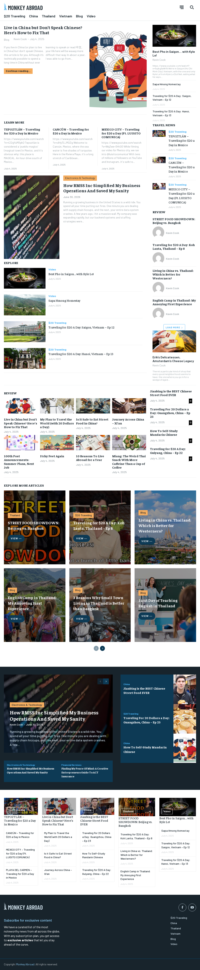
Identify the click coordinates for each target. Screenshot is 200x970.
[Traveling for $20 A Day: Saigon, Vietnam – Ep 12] (25, 331)
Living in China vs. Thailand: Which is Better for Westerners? (173, 274)
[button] (192, 7)
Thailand (15, 515)
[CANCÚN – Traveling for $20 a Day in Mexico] (159, 160)
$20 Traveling (57, 322)
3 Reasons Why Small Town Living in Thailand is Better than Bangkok (98, 603)
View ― (16, 538)
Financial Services (71, 764)
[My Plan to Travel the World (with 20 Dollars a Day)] (57, 406)
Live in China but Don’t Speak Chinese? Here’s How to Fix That (43, 30)
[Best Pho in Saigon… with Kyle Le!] (25, 278)
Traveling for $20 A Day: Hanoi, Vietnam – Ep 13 (80, 354)
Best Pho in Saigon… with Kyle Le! (71, 274)
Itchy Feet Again (52, 456)
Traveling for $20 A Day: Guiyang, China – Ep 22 (168, 450)
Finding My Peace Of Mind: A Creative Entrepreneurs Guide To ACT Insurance (84, 772)
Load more (173, 327)
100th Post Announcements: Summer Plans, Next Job (19, 461)
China (126, 684)
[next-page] (102, 648)
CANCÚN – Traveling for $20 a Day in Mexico (71, 131)
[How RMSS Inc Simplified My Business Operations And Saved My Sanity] (31, 217)
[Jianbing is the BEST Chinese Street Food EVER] (184, 689)
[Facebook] (182, 907)
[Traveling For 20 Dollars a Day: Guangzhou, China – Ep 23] (184, 719)
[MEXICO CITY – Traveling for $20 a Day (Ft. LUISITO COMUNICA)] (159, 186)
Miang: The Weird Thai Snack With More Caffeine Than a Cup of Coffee (129, 461)
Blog (6, 39)
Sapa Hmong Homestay (64, 300)
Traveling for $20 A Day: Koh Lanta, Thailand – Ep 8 (174, 246)
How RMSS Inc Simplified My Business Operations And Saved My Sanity (101, 188)
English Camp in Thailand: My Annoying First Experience (174, 302)
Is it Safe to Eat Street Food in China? (92, 421)
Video (52, 269)
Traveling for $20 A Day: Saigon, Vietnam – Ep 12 (81, 327)
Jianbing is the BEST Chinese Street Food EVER (171, 393)
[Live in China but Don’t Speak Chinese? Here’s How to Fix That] (117, 67)
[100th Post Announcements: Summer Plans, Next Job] (21, 442)
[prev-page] (96, 648)
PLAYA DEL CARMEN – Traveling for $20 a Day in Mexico (20, 873)
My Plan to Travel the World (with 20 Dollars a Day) (57, 423)
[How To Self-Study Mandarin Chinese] (184, 748)
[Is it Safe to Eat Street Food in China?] (93, 406)
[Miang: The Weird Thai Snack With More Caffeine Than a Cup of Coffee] (129, 442)
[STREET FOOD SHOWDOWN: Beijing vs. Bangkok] (137, 807)
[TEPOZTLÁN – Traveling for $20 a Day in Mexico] (159, 133)
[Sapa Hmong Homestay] (25, 304)
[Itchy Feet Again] (57, 442)
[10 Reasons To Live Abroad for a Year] (93, 442)
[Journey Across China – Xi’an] (129, 406)
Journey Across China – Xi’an (128, 421)
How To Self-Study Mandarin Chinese (164, 432)
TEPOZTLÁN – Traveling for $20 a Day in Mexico (22, 131)
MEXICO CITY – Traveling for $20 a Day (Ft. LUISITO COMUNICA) (121, 133)
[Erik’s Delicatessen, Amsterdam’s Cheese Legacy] (174, 341)
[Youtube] (192, 907)
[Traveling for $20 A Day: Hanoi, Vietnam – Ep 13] (25, 358)
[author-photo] (159, 232)
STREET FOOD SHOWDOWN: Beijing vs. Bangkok (174, 221)
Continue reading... (18, 70)
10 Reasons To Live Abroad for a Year (90, 458)
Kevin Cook (20, 39)
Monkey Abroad (25, 964)
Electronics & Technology (80, 178)
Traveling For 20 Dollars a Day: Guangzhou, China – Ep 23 (170, 412)
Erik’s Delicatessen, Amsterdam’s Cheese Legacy (173, 359)
